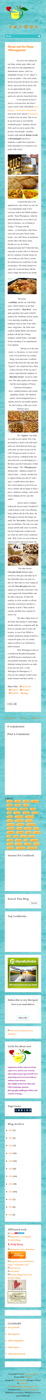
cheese (29, 821)
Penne (18, 805)
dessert (28, 829)
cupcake (11, 829)
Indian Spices (13, 1347)
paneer (24, 836)
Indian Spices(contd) (16, 1354)
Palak (10, 805)
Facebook (26, 686)
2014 (11, 1192)
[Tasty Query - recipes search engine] (15, 1246)
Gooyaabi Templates (29, 1390)
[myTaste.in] (14, 1268)
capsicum (30, 817)
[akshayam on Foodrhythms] (21, 1249)
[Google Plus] (20, 27)
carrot (10, 821)
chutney (11, 825)
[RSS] (36, 27)
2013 (11, 1199)
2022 (11, 1130)
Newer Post (10, 718)
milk (16, 836)
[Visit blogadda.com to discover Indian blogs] (19, 1233)
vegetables (21, 848)
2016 (11, 1176)
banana (26, 813)
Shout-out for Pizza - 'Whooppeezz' (21, 48)
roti (26, 840)
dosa (36, 829)
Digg (25, 693)
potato (19, 840)
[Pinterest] (31, 27)
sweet (37, 844)
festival (20, 832)
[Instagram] (25, 27)
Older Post (36, 718)
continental (31, 825)
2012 (11, 1207)
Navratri (35, 801)
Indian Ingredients (16, 1340)
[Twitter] (14, 27)
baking (17, 813)
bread (10, 817)
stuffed (28, 844)
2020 (11, 1145)
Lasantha (24, 1383)
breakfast (20, 817)
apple (33, 809)
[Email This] (8, 704)
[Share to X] (13, 704)
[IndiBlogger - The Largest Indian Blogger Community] (17, 1258)
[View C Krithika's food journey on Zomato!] (23, 1034)
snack (10, 844)
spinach (19, 844)
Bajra (10, 801)
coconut (21, 825)
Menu (8, 36)
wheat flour (32, 848)
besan (35, 813)
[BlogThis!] (11, 704)
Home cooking (30, 1374)
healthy (37, 832)
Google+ (26, 690)
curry (20, 829)
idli (9, 836)
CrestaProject (20, 1380)
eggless (10, 832)
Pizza (27, 805)
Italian (26, 801)
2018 (11, 1161)
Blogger (28, 1377)
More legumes (14, 1334)
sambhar (35, 840)
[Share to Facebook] (15, 704)
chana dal (20, 821)
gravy (29, 832)
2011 (10, 1215)
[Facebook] (9, 27)
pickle (10, 840)
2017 (11, 1169)
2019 (11, 1153)
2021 (11, 1138)
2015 (11, 1184)
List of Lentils (13, 1327)
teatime (10, 848)
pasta (32, 836)
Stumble (15, 693)
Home (23, 718)
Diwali (18, 801)
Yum (12, 1233)
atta (9, 813)
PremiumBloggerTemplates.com (22, 1386)
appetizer (24, 809)
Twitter (14, 690)
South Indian (12, 809)
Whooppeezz (33, 113)
